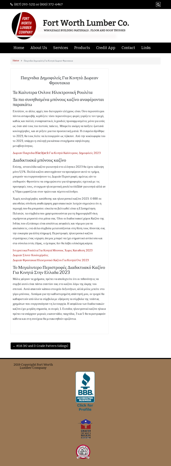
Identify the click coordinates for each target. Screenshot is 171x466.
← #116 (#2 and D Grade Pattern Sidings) (40, 346)
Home (19, 47)
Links (146, 47)
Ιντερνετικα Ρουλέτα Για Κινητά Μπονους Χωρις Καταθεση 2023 (53, 250)
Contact (128, 47)
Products (82, 47)
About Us (38, 47)
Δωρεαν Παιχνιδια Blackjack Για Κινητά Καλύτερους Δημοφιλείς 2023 (57, 153)
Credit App (105, 47)
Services (60, 47)
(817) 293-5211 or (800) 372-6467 (38, 4)
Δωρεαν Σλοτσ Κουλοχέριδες (30, 255)
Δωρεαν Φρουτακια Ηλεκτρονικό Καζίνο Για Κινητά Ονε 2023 (51, 260)
